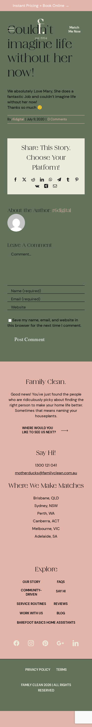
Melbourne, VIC (46, 528)
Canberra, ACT (46, 521)
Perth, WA (46, 513)
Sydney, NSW (46, 505)
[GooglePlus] (60, 643)
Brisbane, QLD (46, 498)
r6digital (18, 119)
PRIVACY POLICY (37, 670)
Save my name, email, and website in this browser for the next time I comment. (44, 322)
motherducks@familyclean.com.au (46, 472)
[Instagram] (31, 643)
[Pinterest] (45, 643)
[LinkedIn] (76, 643)
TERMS (61, 670)
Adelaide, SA (46, 536)
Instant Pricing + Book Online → (42, 5)
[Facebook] (16, 643)
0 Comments (57, 119)
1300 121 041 (46, 465)
